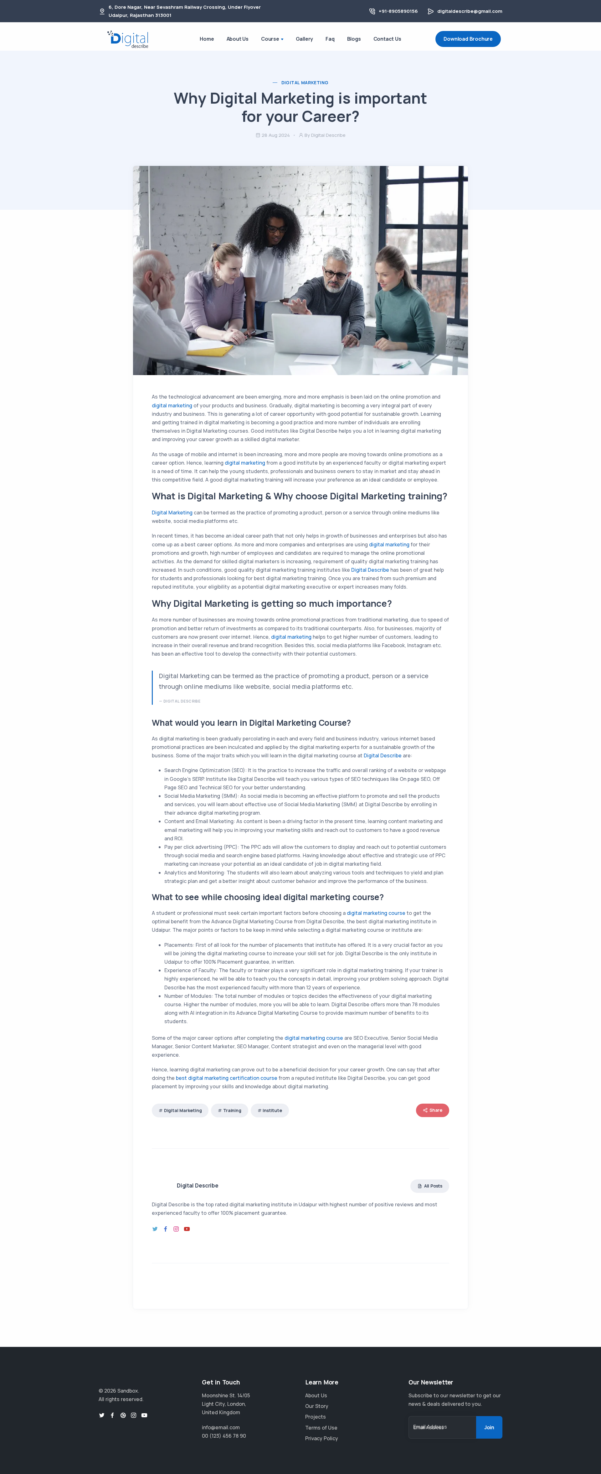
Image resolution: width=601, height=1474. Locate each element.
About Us (238, 38)
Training (232, 1110)
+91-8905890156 (398, 11)
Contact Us (387, 38)
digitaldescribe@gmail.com (469, 11)
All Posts (432, 1186)
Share (435, 1110)
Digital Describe (370, 569)
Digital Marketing (305, 82)
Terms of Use (321, 1427)
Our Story (316, 1406)
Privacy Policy (321, 1438)
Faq (330, 38)
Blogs (354, 38)
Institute (272, 1110)
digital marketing (172, 405)
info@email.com (221, 1427)
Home (207, 38)
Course (270, 38)
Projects (315, 1416)
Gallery (304, 38)
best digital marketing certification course (226, 1078)
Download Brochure (468, 38)
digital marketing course (377, 913)
